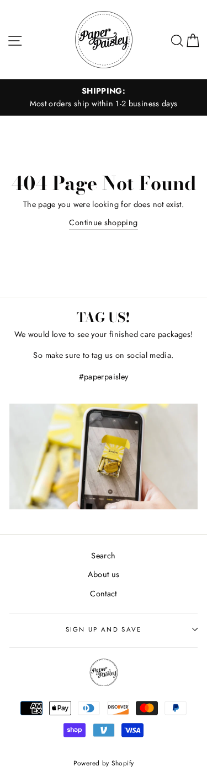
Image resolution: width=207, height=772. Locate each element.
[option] (103, 97)
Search (103, 555)
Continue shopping (103, 222)
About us (104, 574)
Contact (103, 593)
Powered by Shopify (103, 763)
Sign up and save (104, 629)
